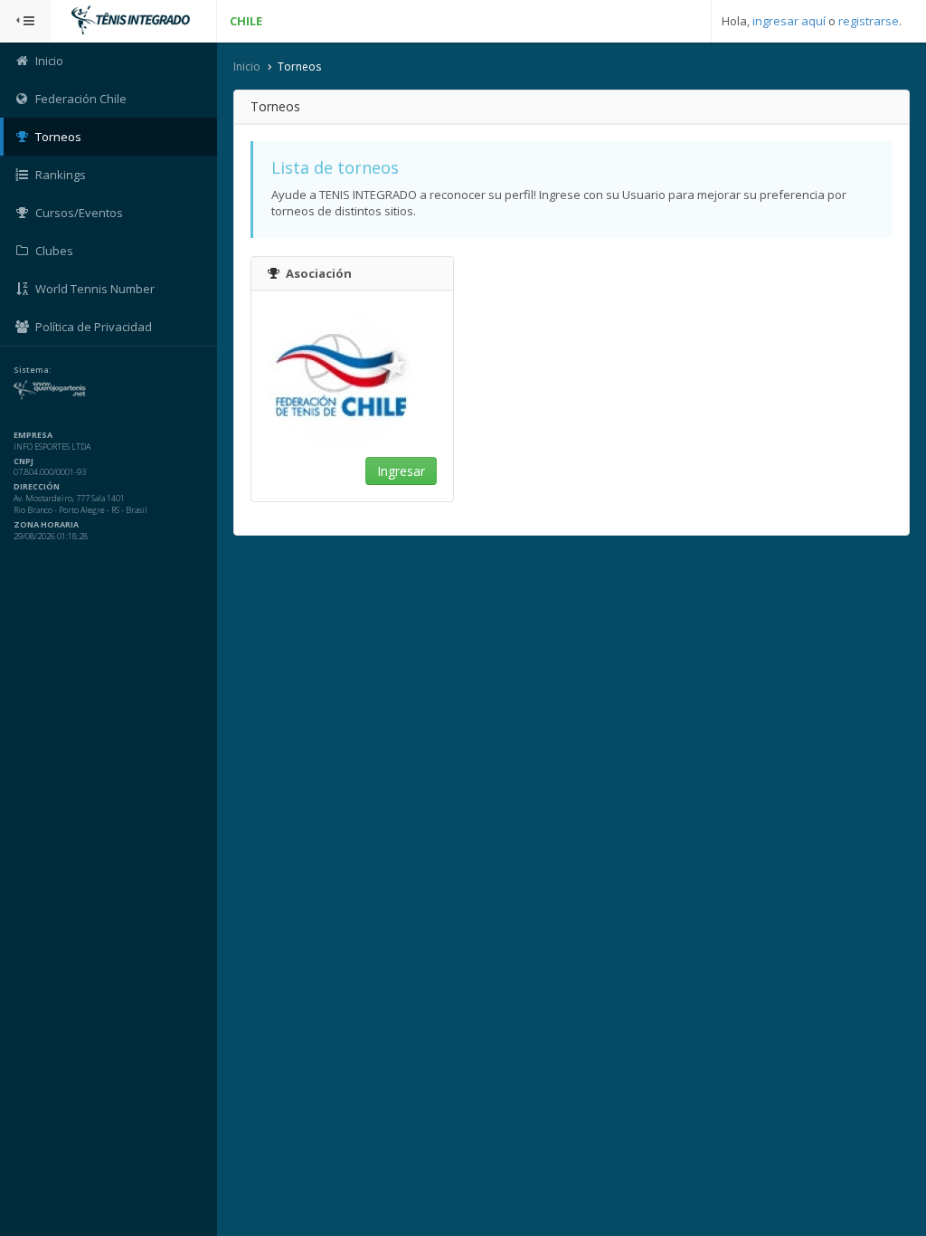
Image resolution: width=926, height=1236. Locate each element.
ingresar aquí (789, 21)
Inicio (246, 66)
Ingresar (401, 471)
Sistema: (33, 370)
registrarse (868, 21)
